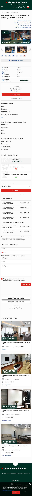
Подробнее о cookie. (8, 490)
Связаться (16, 95)
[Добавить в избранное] (29, 323)
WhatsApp (16, 255)
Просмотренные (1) (25, 25)
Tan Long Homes (16, 91)
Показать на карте (17, 60)
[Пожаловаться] (24, 56)
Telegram (5, 257)
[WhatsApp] (19, 308)
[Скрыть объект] (6, 56)
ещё (2, 117)
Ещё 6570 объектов (16, 98)
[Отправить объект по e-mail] (13, 56)
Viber (23, 255)
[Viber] (17, 308)
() (16, 7)
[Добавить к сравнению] (26, 323)
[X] (14, 308)
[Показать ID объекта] (21, 56)
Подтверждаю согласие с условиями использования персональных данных (14, 279)
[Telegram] (22, 308)
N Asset (4, 349)
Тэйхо (19, 70)
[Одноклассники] (12, 308)
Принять (16, 493)
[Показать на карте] (2, 56)
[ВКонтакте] (10, 308)
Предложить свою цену (24, 27)
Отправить (26, 284)
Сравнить (16, 190)
